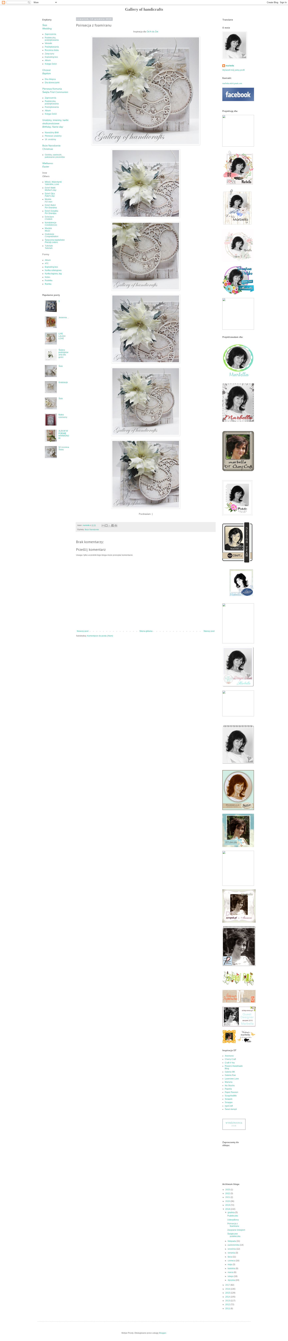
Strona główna (145, 631)
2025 (227, 1189)
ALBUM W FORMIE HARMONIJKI (63, 434)
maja (230, 1264)
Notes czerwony (62, 416)
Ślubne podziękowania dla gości (63, 353)
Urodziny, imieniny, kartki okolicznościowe (55, 123)
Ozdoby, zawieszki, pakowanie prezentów (55, 156)
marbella (230, 66)
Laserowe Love (232, 1079)
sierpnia (232, 1253)
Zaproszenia (50, 34)
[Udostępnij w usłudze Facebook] (112, 525)
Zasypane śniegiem (236, 1230)
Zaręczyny (49, 54)
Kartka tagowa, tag (53, 273)
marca (231, 1272)
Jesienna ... (63, 317)
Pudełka (48, 280)
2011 (227, 1308)
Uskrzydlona (233, 1220)
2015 (227, 1293)
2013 (227, 1300)
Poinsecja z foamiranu (233, 1224)
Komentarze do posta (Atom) (100, 636)
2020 (227, 1201)
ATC (47, 263)
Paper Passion (231, 1092)
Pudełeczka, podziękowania (52, 39)
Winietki (48, 43)
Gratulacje (51, 235)
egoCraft (229, 1106)
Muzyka (48, 229)
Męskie (48, 200)
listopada (232, 1241)
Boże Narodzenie (92, 529)
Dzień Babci (51, 206)
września (232, 1249)
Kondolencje (51, 223)
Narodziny (52, 132)
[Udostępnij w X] (109, 525)
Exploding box (51, 57)
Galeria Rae (230, 1075)
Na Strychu (230, 1085)
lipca (230, 1257)
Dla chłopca (50, 79)
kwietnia (232, 1268)
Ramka (48, 284)
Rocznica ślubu (52, 50)
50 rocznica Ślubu (63, 448)
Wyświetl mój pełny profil (233, 70)
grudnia (231, 1212)
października (234, 1245)
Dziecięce (49, 218)
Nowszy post (82, 631)
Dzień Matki (50, 189)
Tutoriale (49, 247)
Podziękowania (52, 47)
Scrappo (228, 1102)
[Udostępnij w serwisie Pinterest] (116, 525)
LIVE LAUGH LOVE (62, 336)
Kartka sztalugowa (53, 270)
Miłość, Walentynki (53, 183)
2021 (227, 1197)
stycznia (232, 1280)
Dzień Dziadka (51, 212)
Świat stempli (231, 1109)
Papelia (228, 1089)
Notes (47, 277)
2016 (227, 1289)
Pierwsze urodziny (53, 136)
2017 (227, 1285)
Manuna (228, 1082)
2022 (227, 1193)
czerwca (232, 1260)
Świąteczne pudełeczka (233, 1235)
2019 (227, 1205)
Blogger (162, 1333)
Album (48, 60)
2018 (227, 1209)
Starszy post (209, 631)
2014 (227, 1297)
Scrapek (228, 1099)
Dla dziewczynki (52, 82)
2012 (227, 1304)
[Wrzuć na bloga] (106, 525)
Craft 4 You (230, 1063)
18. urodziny (50, 139)
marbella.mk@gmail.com (232, 83)
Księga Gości (51, 64)
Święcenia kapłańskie (55, 241)
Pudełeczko (232, 1216)
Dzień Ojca (50, 194)
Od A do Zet (152, 31)
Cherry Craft (230, 1059)
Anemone (229, 1056)
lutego (231, 1276)
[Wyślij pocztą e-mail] (103, 525)
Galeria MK (230, 1072)
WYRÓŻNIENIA (234, 1124)
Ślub (60, 366)
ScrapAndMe (231, 1096)
